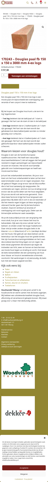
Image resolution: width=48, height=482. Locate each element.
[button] (45, 438)
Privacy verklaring (8, 344)
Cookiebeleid (19, 479)
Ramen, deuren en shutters (16, 283)
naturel (11, 231)
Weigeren (24, 474)
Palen (7, 269)
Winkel (5, 14)
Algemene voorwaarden (10, 342)
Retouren (4, 332)
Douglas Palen (28, 14)
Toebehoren (10, 285)
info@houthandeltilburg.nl (13, 320)
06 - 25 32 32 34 (8, 318)
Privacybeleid (28, 479)
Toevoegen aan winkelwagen (25, 76)
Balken (8, 274)
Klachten (4, 334)
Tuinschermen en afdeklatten (17, 280)
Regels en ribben (12, 272)
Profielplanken (11, 277)
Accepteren (24, 468)
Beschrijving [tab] (10, 86)
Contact (4, 337)
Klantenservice (6, 330)
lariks (29, 231)
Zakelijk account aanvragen (11, 347)
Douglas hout (15, 14)
